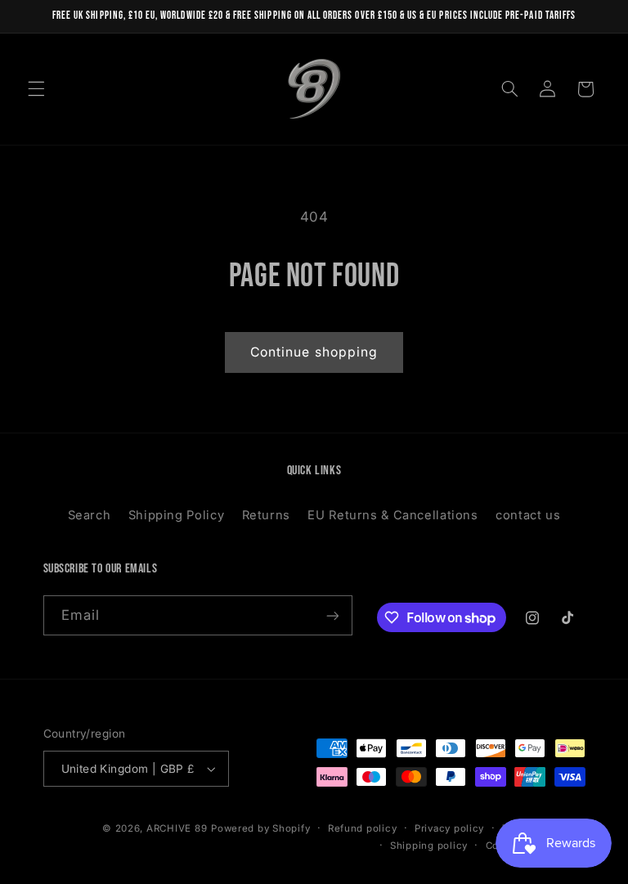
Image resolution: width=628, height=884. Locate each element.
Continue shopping (314, 352)
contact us (528, 515)
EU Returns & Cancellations (392, 515)
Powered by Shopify (260, 828)
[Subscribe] (332, 615)
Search (89, 515)
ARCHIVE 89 (176, 828)
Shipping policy (429, 845)
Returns (266, 515)
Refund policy (362, 828)
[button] (36, 89)
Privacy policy (449, 828)
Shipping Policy (176, 515)
